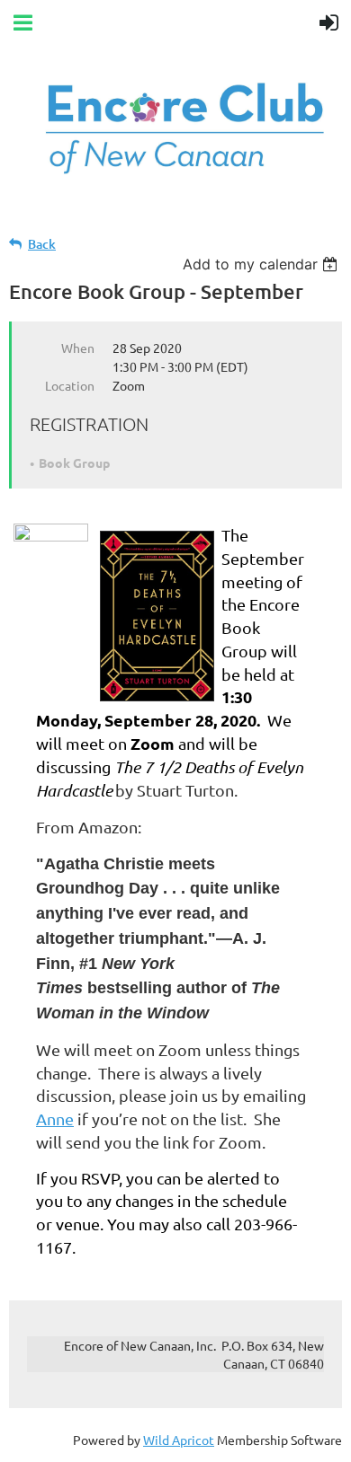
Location (69, 385)
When (77, 347)
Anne (55, 1118)
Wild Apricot (178, 1439)
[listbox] (262, 264)
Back (42, 243)
